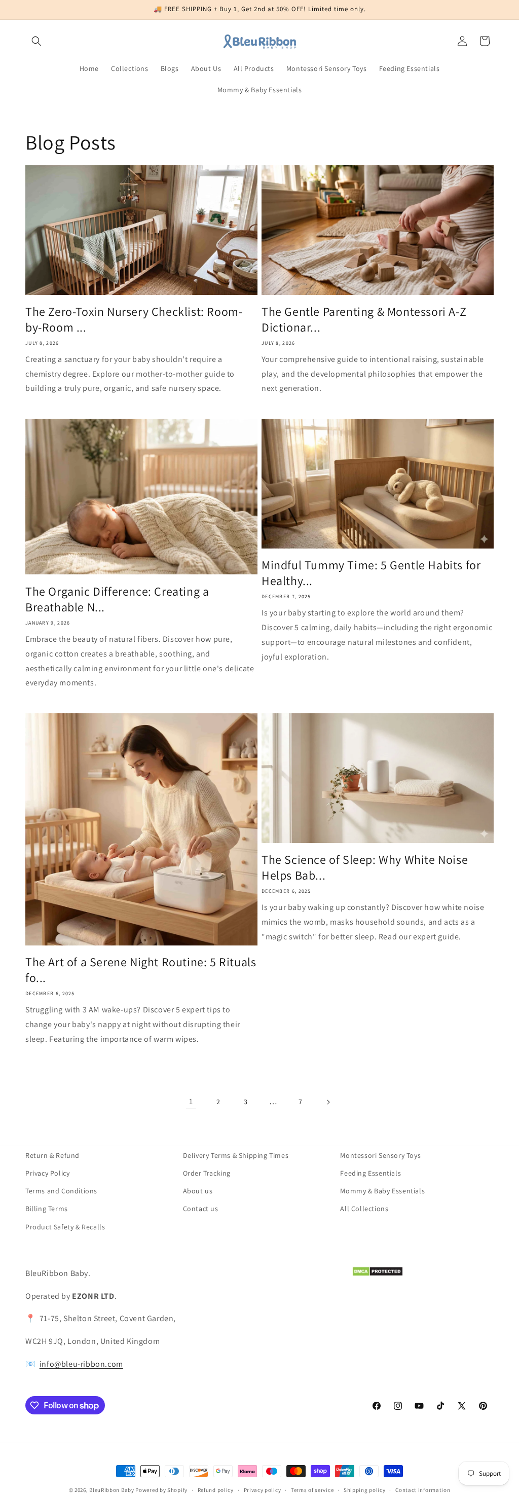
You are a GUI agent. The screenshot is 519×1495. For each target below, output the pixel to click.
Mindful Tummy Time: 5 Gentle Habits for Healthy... (371, 573)
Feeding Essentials (370, 1173)
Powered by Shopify (161, 1489)
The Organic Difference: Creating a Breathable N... (117, 599)
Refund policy (216, 1489)
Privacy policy (262, 1489)
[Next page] (328, 1102)
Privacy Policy (47, 1173)
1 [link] (191, 1101)
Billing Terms (46, 1208)
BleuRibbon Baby (111, 1489)
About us (198, 1190)
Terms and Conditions (61, 1190)
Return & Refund (52, 1155)
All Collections (364, 1208)
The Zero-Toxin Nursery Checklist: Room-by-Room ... (133, 319)
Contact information (422, 1489)
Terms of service (312, 1489)
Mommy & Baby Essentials (382, 1190)
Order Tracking (207, 1173)
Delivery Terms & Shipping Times (236, 1155)
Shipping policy (365, 1489)
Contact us (200, 1208)
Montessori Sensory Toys (380, 1155)
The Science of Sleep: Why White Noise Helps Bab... (365, 867)
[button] (36, 41)
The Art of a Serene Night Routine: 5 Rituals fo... (140, 970)
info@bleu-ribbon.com (81, 1364)
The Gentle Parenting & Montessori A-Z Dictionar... (364, 319)
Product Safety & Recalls (65, 1226)
